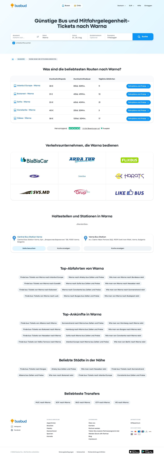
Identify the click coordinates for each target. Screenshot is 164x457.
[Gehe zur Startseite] (19, 5)
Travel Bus (82, 176)
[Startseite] (12, 59)
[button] (38, 37)
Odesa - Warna (24, 118)
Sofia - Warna (23, 102)
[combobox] (23, 37)
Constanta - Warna (26, 110)
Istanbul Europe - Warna (28, 86)
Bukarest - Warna (25, 94)
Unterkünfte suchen (23, 43)
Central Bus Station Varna (29, 237)
